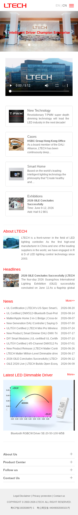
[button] (6, 31)
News (8, 301)
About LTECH (15, 231)
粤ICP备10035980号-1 (22, 508)
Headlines (12, 269)
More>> (70, 300)
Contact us (59, 496)
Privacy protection (42, 496)
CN (64, 5)
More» (71, 374)
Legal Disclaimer (22, 496)
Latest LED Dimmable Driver (28, 375)
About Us (10, 454)
